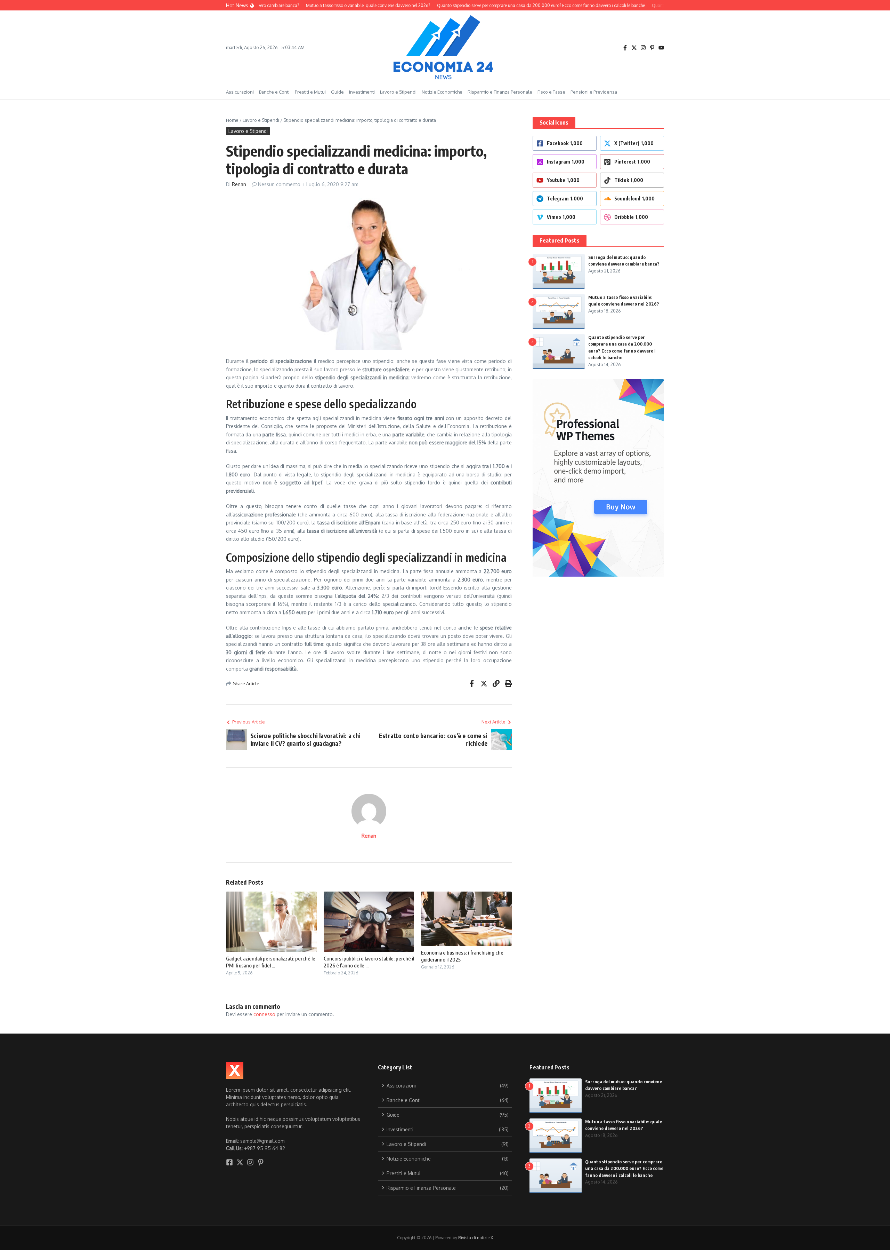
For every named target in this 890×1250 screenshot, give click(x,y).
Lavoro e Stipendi (398, 92)
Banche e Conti (274, 92)
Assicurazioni (240, 92)
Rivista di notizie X (475, 1237)
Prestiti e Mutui (310, 92)
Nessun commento (279, 184)
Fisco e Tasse (551, 92)
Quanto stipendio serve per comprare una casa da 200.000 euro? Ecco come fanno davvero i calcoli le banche (624, 1168)
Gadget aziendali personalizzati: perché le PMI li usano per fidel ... (270, 961)
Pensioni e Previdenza (594, 92)
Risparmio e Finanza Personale (500, 92)
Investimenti (362, 92)
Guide (337, 92)
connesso (264, 1014)
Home (232, 120)
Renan (239, 184)
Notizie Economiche (442, 92)
